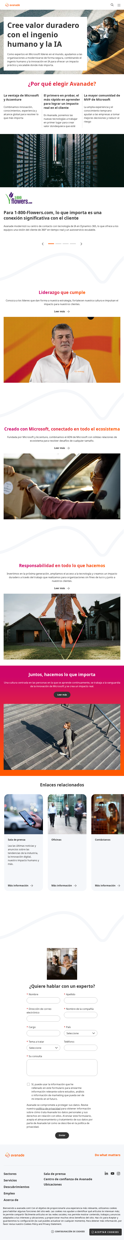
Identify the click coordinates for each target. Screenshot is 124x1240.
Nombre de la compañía (79, 1016)
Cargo (31, 1034)
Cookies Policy (31, 1224)
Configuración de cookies (70, 1231)
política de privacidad (48, 1116)
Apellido (69, 1001)
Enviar (62, 1142)
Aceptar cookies (107, 1232)
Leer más (62, 702)
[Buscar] (112, 5)
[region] (62, 1221)
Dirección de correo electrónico (39, 1017)
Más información (18, 892)
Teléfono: (69, 1049)
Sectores (10, 1181)
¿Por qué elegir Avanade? (62, 83)
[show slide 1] (51, 251)
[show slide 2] (58, 251)
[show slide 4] (73, 251)
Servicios (10, 1188)
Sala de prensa (55, 1181)
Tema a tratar (35, 1049)
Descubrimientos (16, 1194)
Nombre (32, 1001)
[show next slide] (81, 251)
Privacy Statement (52, 1224)
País (67, 1034)
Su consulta (34, 1063)
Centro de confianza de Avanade (62, 1186)
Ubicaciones (53, 1192)
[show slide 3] (66, 251)
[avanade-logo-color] (12, 5)
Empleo (9, 1201)
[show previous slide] (43, 251)
